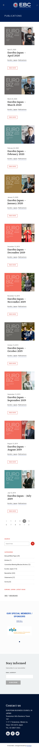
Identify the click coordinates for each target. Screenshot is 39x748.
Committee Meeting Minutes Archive (16, 565)
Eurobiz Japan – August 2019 (17, 448)
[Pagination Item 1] (19, 641)
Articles (6, 560)
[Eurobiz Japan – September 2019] (19, 380)
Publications (22, 60)
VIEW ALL (19, 621)
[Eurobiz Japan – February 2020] (19, 134)
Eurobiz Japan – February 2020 (17, 153)
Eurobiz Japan (12, 60)
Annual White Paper (10, 556)
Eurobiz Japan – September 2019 (17, 399)
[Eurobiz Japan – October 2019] (19, 331)
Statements (8, 577)
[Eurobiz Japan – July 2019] (19, 479)
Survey (6, 582)
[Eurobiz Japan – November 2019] (19, 282)
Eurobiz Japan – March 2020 (17, 103)
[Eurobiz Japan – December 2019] (19, 233)
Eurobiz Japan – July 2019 (19, 497)
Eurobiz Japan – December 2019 (17, 251)
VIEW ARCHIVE (13, 596)
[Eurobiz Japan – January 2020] (19, 184)
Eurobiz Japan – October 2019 (17, 350)
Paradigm (29, 746)
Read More (12, 68)
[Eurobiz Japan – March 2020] (19, 85)
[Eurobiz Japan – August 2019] (19, 430)
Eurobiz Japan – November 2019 (17, 300)
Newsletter (7, 573)
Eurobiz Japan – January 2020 (17, 202)
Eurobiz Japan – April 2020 (17, 54)
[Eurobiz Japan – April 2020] (19, 36)
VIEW (6, 596)
